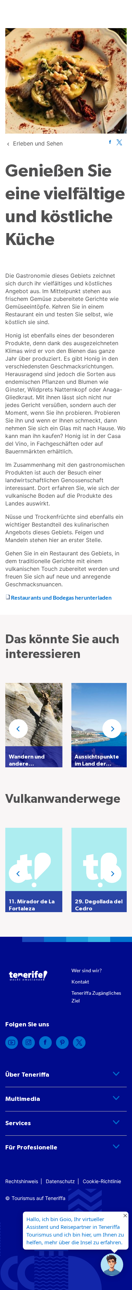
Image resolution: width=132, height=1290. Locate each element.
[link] (38, 143)
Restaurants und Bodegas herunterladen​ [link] (61, 597)
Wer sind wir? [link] (86, 970)
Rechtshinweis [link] (21, 1181)
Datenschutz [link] (60, 1181)
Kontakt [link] (80, 982)
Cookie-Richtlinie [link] (102, 1181)
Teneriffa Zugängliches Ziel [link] (96, 997)
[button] (18, 728)
